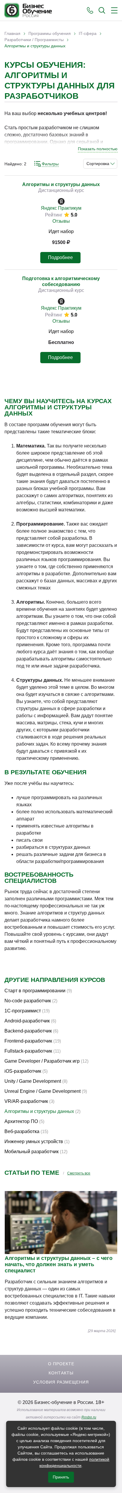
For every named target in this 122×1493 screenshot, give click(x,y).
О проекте (61, 1363)
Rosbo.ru (88, 1417)
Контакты (61, 1373)
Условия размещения (61, 1382)
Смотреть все (78, 1173)
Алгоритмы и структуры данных (61, 184)
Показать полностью (98, 148)
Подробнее (60, 257)
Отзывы (61, 221)
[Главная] (28, 10)
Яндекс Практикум (61, 208)
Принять (61, 1477)
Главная (12, 33)
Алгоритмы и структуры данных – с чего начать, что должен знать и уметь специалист (59, 1264)
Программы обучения (49, 33)
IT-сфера (88, 33)
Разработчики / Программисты (34, 39)
